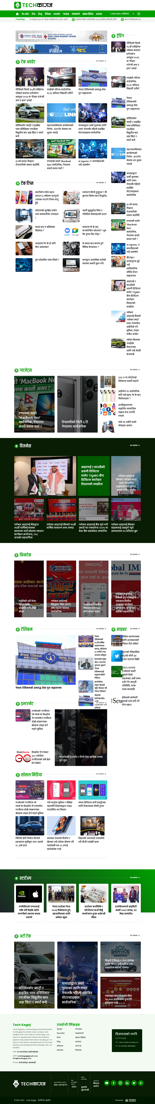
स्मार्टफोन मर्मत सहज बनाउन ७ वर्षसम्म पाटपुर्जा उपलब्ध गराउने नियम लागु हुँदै (47, 197)
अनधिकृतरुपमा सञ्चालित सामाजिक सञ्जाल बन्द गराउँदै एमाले (127, 410)
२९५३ (74, 1087)
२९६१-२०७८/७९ (60, 1085)
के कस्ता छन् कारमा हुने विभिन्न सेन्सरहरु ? (92, 245)
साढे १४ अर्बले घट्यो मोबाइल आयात (127, 424)
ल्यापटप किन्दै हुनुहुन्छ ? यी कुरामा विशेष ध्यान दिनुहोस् (94, 194)
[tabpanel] (126, 199)
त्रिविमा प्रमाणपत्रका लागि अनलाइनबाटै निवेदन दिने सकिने (130, 640)
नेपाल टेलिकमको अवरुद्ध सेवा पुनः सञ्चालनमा (90, 19)
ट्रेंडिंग (120, 36)
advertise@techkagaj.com (128, 1042)
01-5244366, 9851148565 (27, 1052)
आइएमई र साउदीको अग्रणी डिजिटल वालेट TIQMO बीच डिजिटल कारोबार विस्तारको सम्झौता (93, 475)
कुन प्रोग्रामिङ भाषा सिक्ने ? (47, 260)
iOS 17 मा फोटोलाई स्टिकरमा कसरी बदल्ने (128, 379)
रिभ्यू (40, 14)
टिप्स (33, 14)
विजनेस (25, 446)
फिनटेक (25, 555)
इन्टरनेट (57, 14)
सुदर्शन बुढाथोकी (85, 1088)
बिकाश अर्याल (96, 1085)
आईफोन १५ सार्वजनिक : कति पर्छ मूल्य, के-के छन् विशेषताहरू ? (129, 395)
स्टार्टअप (99, 14)
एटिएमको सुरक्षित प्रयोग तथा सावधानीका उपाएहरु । (47, 214)
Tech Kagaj (31, 1100)
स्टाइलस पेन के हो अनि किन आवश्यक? (45, 245)
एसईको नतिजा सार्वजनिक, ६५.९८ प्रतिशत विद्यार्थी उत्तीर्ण (44, 19)
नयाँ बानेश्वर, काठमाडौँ (27, 1062)
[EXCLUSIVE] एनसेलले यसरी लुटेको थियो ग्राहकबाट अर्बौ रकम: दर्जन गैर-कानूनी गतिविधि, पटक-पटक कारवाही (131, 678)
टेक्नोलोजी (76, 14)
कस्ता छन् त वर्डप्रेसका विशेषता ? (45, 229)
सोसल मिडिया (87, 14)
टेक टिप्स (27, 183)
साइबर (122, 629)
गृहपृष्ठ (59, 1029)
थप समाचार (100, 61)
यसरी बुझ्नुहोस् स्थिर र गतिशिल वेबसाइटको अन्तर (94, 212)
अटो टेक (25, 936)
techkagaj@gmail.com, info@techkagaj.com (25, 1057)
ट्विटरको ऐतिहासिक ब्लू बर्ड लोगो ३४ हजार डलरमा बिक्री (130, 655)
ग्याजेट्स (66, 14)
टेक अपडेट (25, 14)
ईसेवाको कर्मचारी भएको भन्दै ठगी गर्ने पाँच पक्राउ (130, 701)
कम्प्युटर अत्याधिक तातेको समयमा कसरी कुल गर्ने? (94, 262)
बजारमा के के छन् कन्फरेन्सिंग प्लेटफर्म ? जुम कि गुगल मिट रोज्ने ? (94, 230)
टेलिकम (48, 14)
